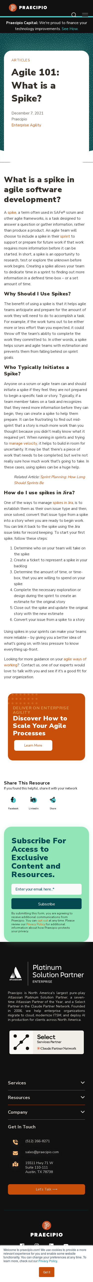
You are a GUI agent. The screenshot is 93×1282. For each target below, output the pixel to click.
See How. (27, 28)
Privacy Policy (47, 1261)
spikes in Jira (63, 502)
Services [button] (17, 1083)
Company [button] (17, 1112)
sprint (65, 236)
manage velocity (23, 443)
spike (12, 212)
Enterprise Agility (26, 125)
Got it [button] (46, 1272)
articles (20, 60)
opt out (42, 921)
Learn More (33, 745)
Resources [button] (19, 1097)
